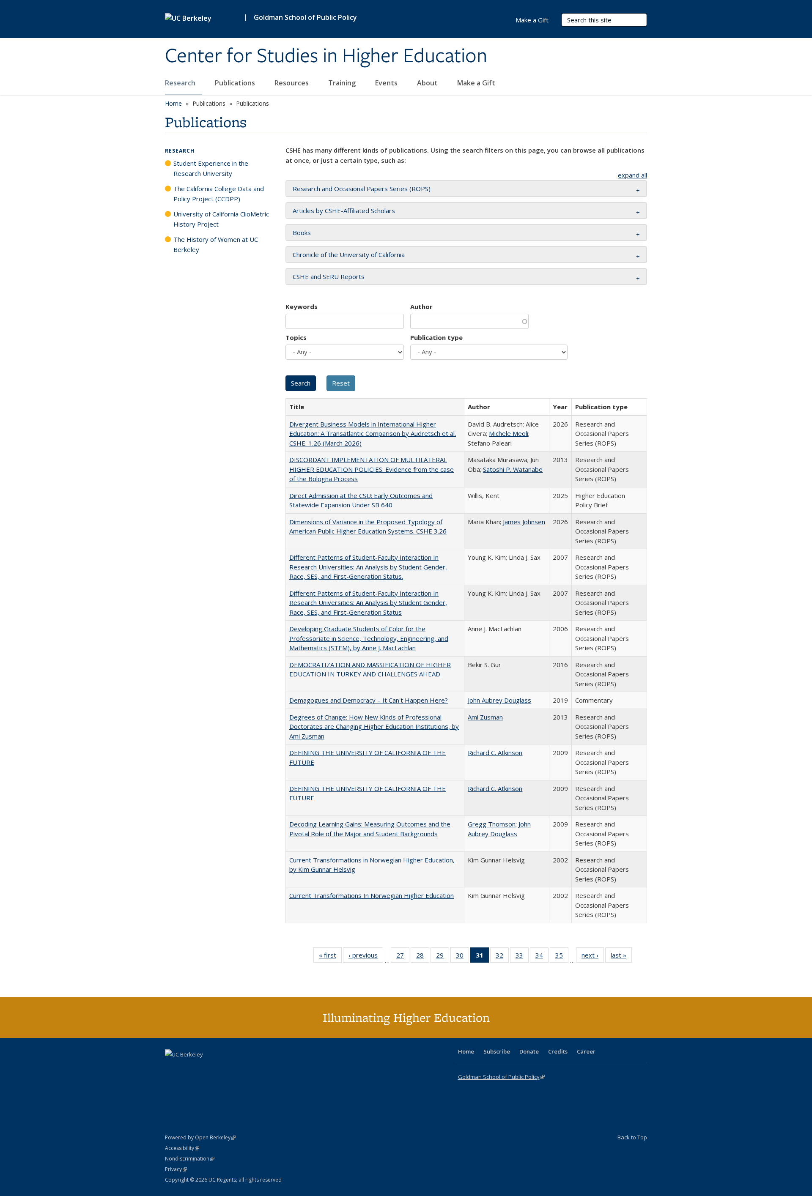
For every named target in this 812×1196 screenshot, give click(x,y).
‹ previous (365, 957)
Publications (236, 83)
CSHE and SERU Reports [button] (329, 276)
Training (342, 83)
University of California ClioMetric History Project (221, 219)
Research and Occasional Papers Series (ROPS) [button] (362, 188)
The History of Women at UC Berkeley (215, 244)
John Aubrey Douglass (499, 700)
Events (387, 83)
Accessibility (182, 1148)
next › (593, 957)
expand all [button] (632, 175)
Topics (296, 337)
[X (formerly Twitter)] (172, 1069)
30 (462, 957)
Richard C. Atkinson (495, 752)
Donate (529, 1051)
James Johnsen (524, 521)
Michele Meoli (508, 433)
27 (402, 957)
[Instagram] (222, 1069)
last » (621, 957)
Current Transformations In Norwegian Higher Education (371, 895)
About (428, 83)
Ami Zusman (485, 717)
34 (542, 957)
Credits (558, 1051)
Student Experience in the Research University (210, 168)
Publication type (436, 337)
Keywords (301, 306)
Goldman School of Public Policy (305, 17)
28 (422, 957)
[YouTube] (205, 1069)
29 (442, 957)
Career (586, 1051)
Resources (292, 83)
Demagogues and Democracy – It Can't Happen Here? (368, 700)
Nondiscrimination (189, 1158)
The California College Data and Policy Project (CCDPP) (218, 193)
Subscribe (496, 1051)
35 (561, 957)
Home (173, 103)
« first (330, 957)
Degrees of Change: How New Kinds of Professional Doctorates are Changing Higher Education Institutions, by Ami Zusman (374, 726)
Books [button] (302, 232)
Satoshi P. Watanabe (513, 469)
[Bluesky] (238, 1069)
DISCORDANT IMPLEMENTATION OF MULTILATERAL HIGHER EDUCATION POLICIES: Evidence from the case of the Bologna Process (371, 469)
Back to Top (632, 1137)
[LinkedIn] (189, 1069)
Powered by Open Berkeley (200, 1137)
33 (522, 957)
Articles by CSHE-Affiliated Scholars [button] (344, 210)
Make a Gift (476, 83)
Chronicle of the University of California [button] (349, 254)
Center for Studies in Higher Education (326, 56)
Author (421, 306)
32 (502, 957)
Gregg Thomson (492, 824)
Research (181, 83)
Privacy (176, 1169)
